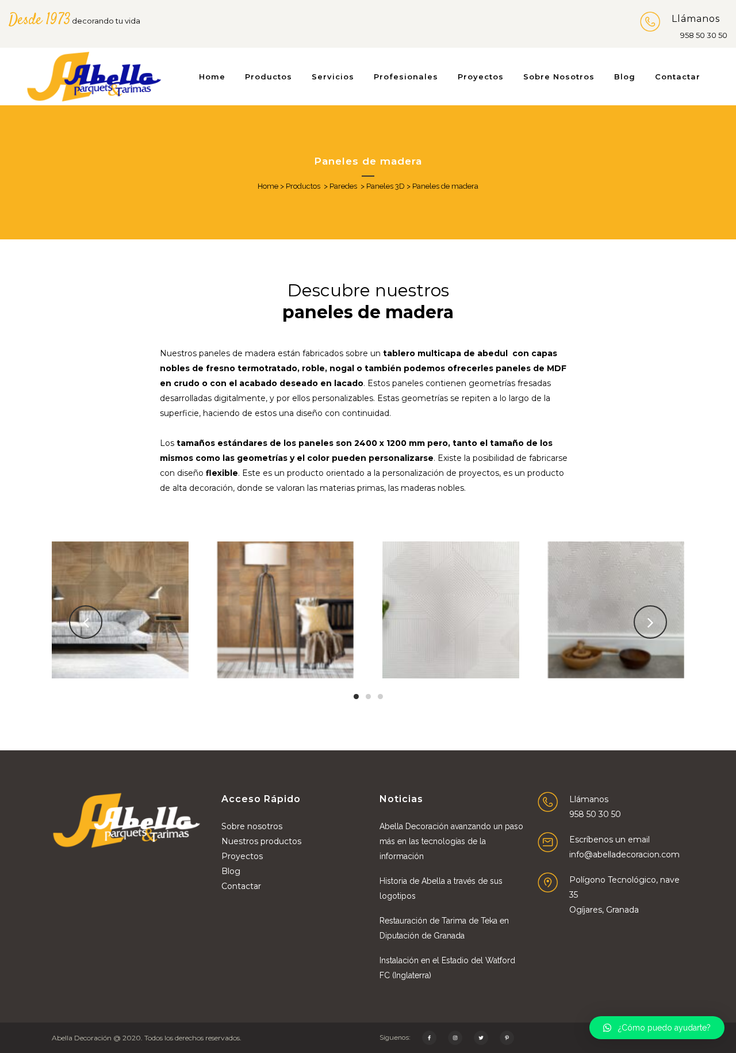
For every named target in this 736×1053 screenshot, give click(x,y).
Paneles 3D (385, 186)
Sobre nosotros (251, 826)
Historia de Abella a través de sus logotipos (441, 888)
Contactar (241, 886)
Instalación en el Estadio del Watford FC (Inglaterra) (447, 968)
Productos (303, 186)
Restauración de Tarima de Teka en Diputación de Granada (444, 928)
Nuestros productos (261, 841)
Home (268, 186)
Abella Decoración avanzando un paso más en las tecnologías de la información (451, 841)
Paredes (343, 186)
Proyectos (242, 856)
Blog (230, 871)
